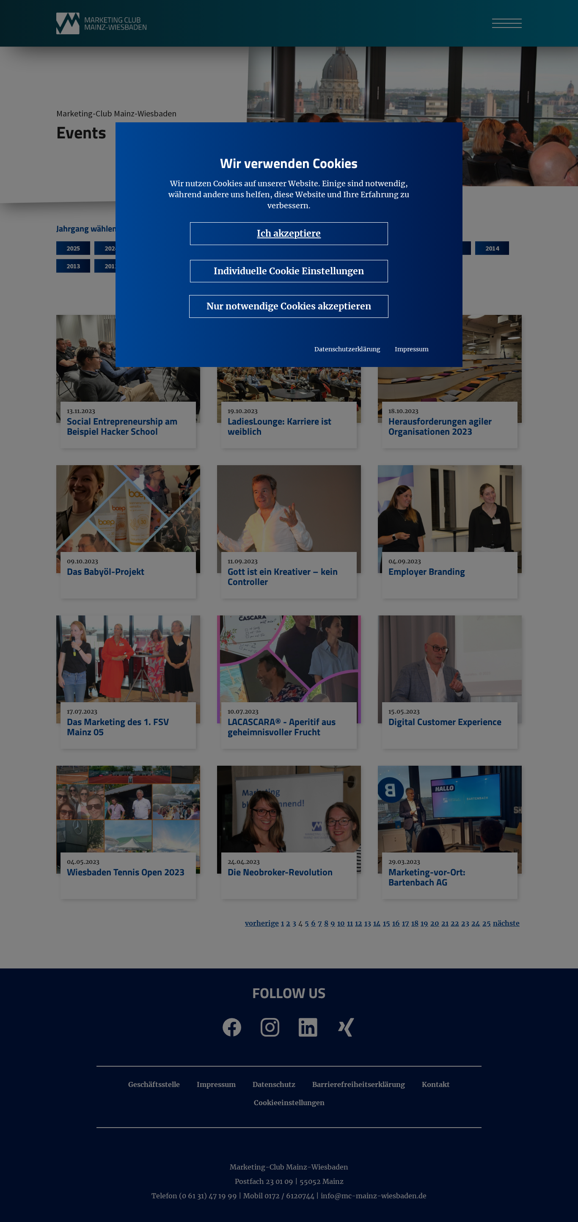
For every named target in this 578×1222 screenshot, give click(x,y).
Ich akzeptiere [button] (289, 233)
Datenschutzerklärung (347, 349)
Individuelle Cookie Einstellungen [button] (289, 271)
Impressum (412, 349)
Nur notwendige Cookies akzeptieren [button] (288, 306)
